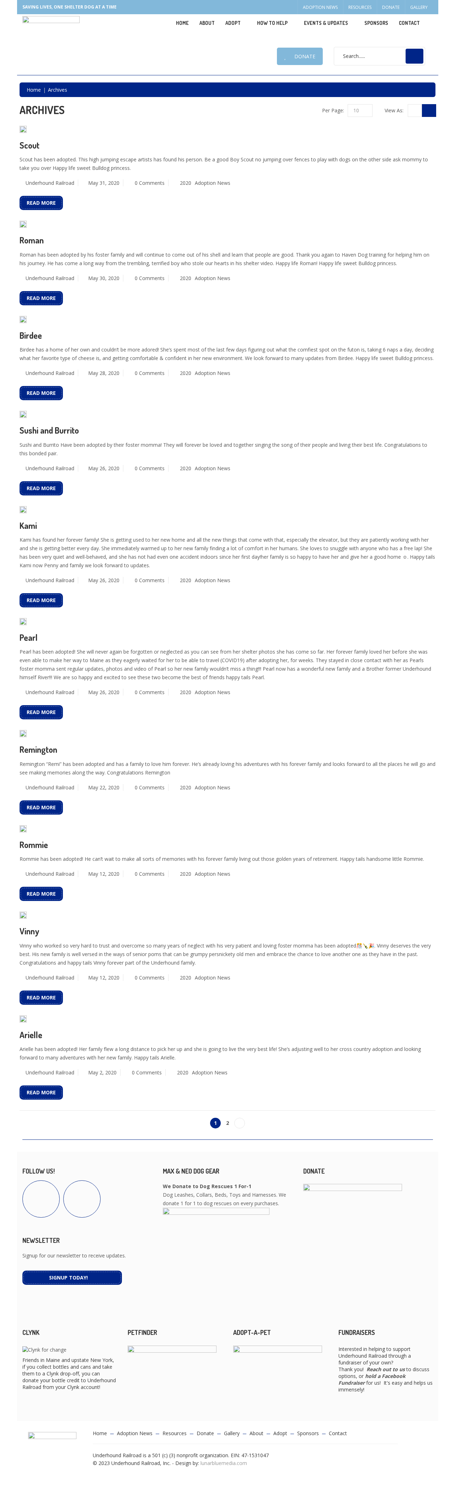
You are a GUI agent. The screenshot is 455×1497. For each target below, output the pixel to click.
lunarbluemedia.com (223, 1463)
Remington (38, 749)
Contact (409, 23)
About (207, 23)
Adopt (280, 1433)
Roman (32, 240)
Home (182, 23)
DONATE (304, 56)
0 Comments (150, 182)
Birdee (31, 335)
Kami (28, 525)
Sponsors (376, 23)
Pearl (29, 637)
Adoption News (320, 7)
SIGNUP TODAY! (68, 1277)
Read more (41, 202)
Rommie (34, 844)
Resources (359, 7)
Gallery (419, 7)
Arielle (31, 1034)
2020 (185, 182)
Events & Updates (326, 23)
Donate (391, 7)
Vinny (29, 931)
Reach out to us (385, 1369)
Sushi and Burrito (49, 430)
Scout (29, 145)
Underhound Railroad (50, 182)
